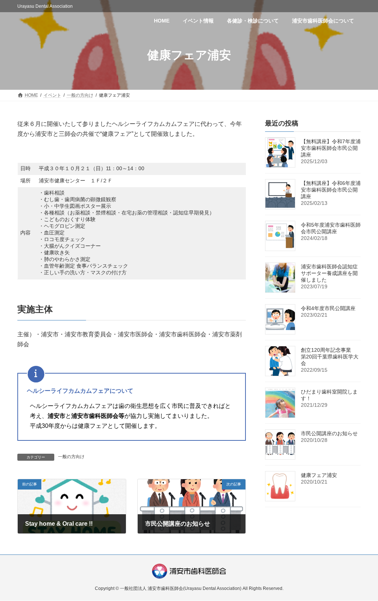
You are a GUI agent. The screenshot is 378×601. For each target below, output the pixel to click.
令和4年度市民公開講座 (328, 308)
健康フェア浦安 (319, 475)
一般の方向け (71, 456)
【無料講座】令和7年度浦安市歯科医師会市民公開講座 (331, 148)
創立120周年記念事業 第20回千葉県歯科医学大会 (329, 356)
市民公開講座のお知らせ (329, 433)
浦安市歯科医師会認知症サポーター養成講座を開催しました (329, 273)
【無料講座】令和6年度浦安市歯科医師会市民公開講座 (331, 189)
